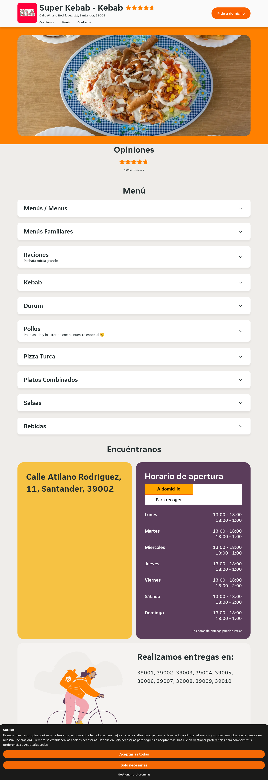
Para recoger (169, 500)
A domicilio (168, 489)
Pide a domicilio (231, 13)
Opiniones (46, 22)
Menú (66, 22)
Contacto (84, 22)
